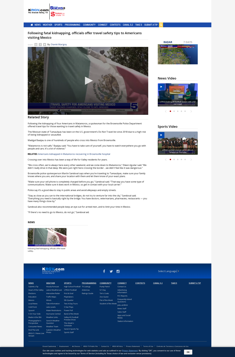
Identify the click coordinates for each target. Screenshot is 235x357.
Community (89, 24)
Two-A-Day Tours (71, 303)
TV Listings (86, 286)
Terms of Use (148, 346)
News (38, 24)
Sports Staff (69, 332)
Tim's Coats (104, 293)
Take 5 (138, 24)
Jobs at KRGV (123, 305)
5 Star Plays (68, 307)
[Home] (46, 11)
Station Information (125, 321)
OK (188, 352)
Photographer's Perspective (34, 321)
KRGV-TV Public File (90, 346)
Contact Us (122, 286)
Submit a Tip (150, 24)
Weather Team (52, 326)
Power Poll (68, 310)
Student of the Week (108, 303)
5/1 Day (103, 290)
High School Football (72, 286)
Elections (32, 293)
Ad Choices (76, 346)
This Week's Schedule (69, 324)
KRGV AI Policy (117, 346)
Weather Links (52, 317)
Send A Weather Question (53, 321)
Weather (47, 24)
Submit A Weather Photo (53, 331)
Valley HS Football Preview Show (71, 318)
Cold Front (32, 307)
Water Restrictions (53, 310)
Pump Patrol (105, 286)
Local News (33, 303)
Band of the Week (71, 314)
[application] (88, 81)
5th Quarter (68, 300)
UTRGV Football (70, 290)
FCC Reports (122, 296)
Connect (102, 24)
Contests (115, 24)
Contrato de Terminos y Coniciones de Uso (172, 346)
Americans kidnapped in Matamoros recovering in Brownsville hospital (74, 154)
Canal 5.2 (128, 24)
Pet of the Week (106, 300)
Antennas (86, 290)
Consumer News (35, 326)
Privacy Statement (133, 346)
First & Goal (68, 293)
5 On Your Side (34, 314)
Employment (64, 346)
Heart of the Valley (35, 290)
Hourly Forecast (52, 286)
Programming (72, 24)
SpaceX (31, 310)
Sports (58, 24)
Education (32, 297)
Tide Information (53, 303)
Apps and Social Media (124, 316)
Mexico (31, 300)
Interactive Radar (53, 293)
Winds (48, 300)
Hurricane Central (53, 314)
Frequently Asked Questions (125, 300)
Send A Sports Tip (71, 329)
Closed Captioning (49, 346)
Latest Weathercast (54, 290)
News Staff (122, 308)
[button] (88, 81)
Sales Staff (122, 312)
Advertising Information (122, 291)
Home (32, 24)
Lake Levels (51, 307)
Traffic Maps (51, 297)
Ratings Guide (87, 293)
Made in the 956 (34, 317)
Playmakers (68, 297)
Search (161, 24)
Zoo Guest (104, 297)
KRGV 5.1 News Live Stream (36, 334)
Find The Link (33, 330)
